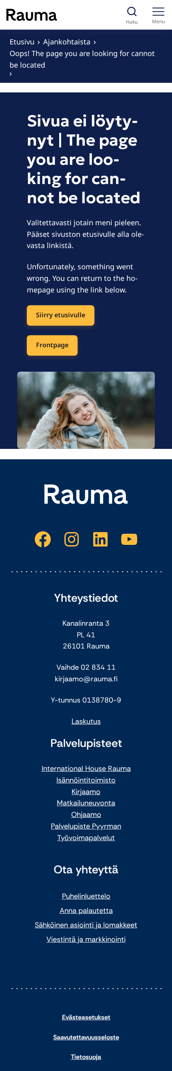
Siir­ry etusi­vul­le (60, 314)
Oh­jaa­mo (86, 814)
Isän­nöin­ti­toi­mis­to (86, 780)
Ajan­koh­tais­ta (66, 41)
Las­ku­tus (86, 721)
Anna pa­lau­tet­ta (86, 910)
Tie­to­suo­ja (86, 1057)
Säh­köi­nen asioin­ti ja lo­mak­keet (86, 925)
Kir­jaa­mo (86, 792)
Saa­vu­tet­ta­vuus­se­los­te (86, 1037)
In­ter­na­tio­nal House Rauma (86, 768)
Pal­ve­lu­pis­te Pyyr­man (86, 826)
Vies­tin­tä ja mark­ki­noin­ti (86, 939)
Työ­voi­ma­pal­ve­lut (86, 838)
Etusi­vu (22, 41)
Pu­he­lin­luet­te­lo (86, 896)
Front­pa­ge (52, 344)
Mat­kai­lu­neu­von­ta (86, 803)
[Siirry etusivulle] (31, 15)
